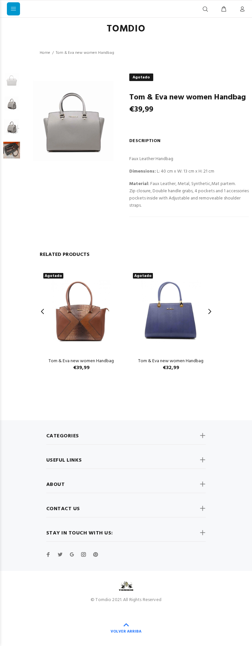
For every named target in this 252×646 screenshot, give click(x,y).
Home (45, 53)
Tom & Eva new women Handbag (81, 361)
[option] (11, 83)
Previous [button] (42, 311)
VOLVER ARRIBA (126, 631)
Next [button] (209, 311)
